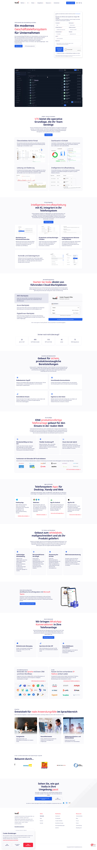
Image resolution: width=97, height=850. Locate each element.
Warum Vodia (18, 46)
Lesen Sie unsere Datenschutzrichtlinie (10, 840)
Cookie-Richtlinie (58, 820)
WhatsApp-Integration (48, 637)
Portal (77, 823)
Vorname (58, 23)
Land (57, 36)
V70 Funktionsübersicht (30, 46)
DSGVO (57, 827)
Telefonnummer (72, 27)
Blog (77, 818)
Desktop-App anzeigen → (23, 516)
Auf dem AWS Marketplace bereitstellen (65, 319)
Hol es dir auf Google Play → (57, 513)
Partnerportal (77, 13)
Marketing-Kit (79, 827)
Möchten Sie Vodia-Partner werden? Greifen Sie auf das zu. (68, 14)
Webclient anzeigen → (41, 514)
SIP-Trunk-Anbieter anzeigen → (73, 469)
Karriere (41, 820)
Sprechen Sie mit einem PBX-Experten (43, 799)
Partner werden (70, 3)
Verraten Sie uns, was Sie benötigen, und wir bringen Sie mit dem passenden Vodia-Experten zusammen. (68, 20)
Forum (77, 820)
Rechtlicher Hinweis (59, 823)
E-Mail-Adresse (59, 27)
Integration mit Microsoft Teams (27, 603)
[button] (23, 3)
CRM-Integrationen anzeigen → (38, 681)
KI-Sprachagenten (48, 222)
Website (70, 31)
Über (41, 818)
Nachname (71, 23)
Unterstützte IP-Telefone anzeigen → (71, 681)
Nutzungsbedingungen (60, 825)
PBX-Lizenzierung (57, 799)
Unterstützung (79, 825)
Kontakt (41, 823)
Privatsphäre (57, 818)
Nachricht (58, 40)
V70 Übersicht (48, 134)
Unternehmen (56, 2)
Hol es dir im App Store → (75, 514)
